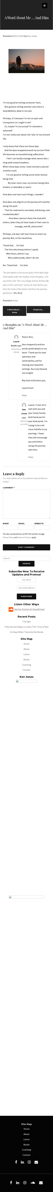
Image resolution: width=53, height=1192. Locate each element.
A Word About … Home (14, 311)
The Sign (26, 621)
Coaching (26, 664)
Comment (9, 488)
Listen (26, 654)
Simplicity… (38, 309)
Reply (24, 395)
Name (6, 523)
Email (22, 523)
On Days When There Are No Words (26, 632)
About (27, 649)
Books (26, 659)
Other (15, 300)
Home (27, 643)
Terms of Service (24, 537)
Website (38, 523)
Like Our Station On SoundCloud (29, 609)
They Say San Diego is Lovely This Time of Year (26, 626)
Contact (27, 669)
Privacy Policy (8, 537)
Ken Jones (32, 36)
